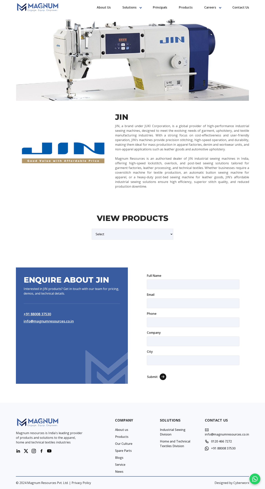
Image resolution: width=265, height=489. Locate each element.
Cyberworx (241, 483)
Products (186, 7)
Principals (160, 7)
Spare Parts (123, 450)
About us (104, 7)
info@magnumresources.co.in (49, 321)
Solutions (129, 7)
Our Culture (123, 444)
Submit (152, 377)
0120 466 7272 (221, 441)
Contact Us (240, 7)
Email (150, 294)
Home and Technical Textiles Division (175, 443)
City (150, 351)
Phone (152, 313)
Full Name (154, 275)
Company (154, 332)
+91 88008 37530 (37, 314)
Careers (210, 7)
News (119, 471)
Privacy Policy (81, 483)
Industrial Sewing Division (172, 432)
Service (120, 464)
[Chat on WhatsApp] (254, 478)
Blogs (119, 457)
